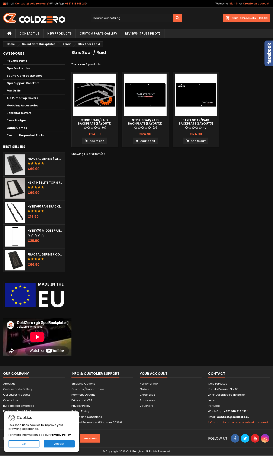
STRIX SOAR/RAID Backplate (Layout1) (95, 122)
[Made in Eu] (34, 295)
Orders (145, 389)
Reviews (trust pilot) (142, 33)
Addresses (147, 400)
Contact (216, 373)
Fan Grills (13, 91)
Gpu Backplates (18, 68)
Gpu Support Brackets (23, 83)
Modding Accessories (22, 105)
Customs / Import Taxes (87, 389)
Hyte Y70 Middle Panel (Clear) (45, 230)
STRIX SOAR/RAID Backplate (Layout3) (196, 122)
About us (9, 384)
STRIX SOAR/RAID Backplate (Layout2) (145, 122)
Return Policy (80, 411)
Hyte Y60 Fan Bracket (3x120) (45, 206)
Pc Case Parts (17, 61)
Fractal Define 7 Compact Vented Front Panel (45, 254)
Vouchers (146, 406)
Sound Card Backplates (24, 76)
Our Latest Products (16, 395)
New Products (59, 33)
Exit (24, 444)
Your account (153, 373)
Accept (59, 444)
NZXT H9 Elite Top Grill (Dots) (45, 182)
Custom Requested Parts (25, 135)
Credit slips (147, 395)
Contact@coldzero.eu (30, 3)
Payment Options (83, 395)
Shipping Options (83, 384)
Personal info (149, 384)
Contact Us (29, 33)
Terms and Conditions (86, 417)
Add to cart (94, 141)
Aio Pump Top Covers (22, 98)
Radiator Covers (19, 113)
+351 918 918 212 (76, 3)
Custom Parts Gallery (98, 33)
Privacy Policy (80, 406)
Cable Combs (17, 128)
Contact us (10, 400)
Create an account (256, 3)
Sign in (233, 3)
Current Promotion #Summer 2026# (96, 422)
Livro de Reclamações (18, 406)
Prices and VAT (81, 400)
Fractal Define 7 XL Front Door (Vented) (45, 158)
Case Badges (16, 120)
